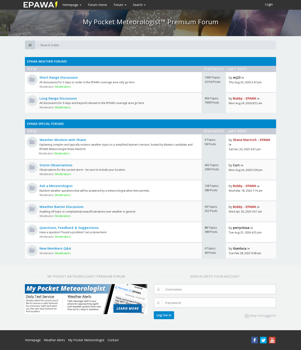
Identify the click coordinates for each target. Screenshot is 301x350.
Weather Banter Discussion (61, 206)
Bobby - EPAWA (244, 98)
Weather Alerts (54, 340)
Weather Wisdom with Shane (62, 139)
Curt (236, 165)
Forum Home (97, 5)
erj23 (236, 77)
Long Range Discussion (58, 98)
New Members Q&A (55, 248)
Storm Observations (55, 165)
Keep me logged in (262, 315)
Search (138, 5)
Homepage (70, 5)
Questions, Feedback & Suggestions (69, 227)
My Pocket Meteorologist (86, 340)
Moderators (63, 87)
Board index (50, 45)
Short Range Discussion (58, 77)
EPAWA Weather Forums (47, 61)
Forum (119, 5)
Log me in (163, 315)
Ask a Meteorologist (56, 185)
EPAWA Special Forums (45, 124)
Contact (113, 340)
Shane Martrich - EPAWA (251, 140)
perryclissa (241, 228)
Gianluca (239, 248)
